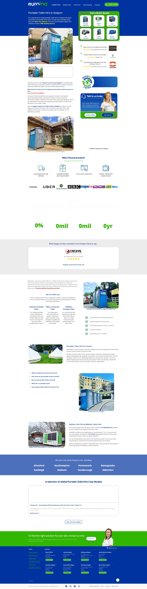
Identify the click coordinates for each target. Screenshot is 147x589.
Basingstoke (108, 465)
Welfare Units (67, 5)
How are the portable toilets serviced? (43, 380)
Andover (62, 469)
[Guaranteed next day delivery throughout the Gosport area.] (101, 295)
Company (97, 5)
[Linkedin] (75, 586)
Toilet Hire (56, 5)
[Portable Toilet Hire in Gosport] (45, 363)
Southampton (62, 465)
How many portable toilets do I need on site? (45, 387)
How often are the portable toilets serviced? (45, 376)
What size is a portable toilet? (41, 383)
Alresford (39, 465)
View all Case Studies (73, 522)
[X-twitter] (79, 586)
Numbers (31, 581)
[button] (30, 46)
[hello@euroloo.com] (107, 547)
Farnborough (85, 469)
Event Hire (77, 5)
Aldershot (108, 469)
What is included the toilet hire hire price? (44, 373)
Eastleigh (39, 469)
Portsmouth (85, 465)
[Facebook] (66, 586)
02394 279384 (113, 4)
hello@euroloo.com (112, 548)
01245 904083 (49, 560)
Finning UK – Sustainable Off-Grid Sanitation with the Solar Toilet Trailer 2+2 (56, 505)
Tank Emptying (87, 5)
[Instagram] (70, 586)
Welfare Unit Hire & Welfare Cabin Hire (85, 424)
